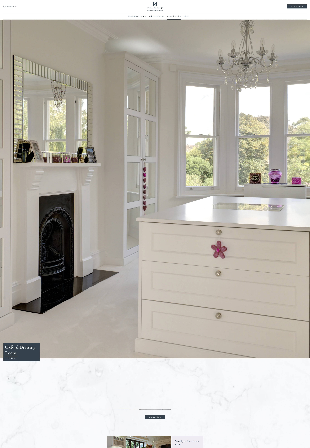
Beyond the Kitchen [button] (174, 16)
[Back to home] (155, 6)
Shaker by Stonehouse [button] (156, 16)
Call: (11, 6)
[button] (122, 376)
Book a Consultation (296, 6)
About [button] (186, 16)
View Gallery (11, 358)
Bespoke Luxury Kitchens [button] (137, 16)
